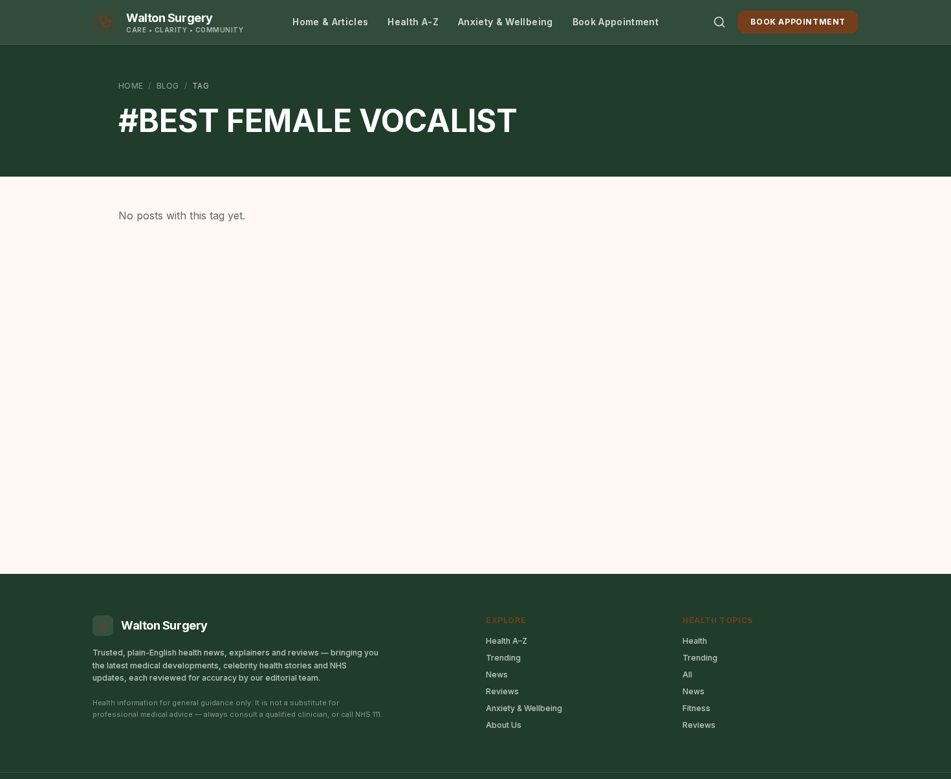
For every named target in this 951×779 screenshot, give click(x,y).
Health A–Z (506, 641)
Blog (168, 86)
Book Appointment (616, 21)
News (497, 674)
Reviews (502, 691)
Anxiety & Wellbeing (505, 21)
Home (130, 86)
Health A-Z (413, 21)
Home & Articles (330, 21)
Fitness (696, 708)
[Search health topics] (719, 22)
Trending (503, 658)
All (687, 674)
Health (695, 641)
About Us (503, 725)
